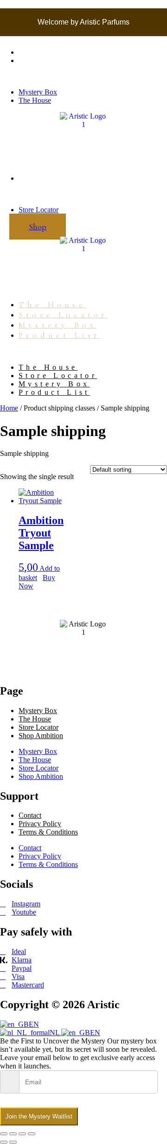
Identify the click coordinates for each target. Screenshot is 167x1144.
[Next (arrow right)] (13, 1142)
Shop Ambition (41, 735)
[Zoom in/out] (3, 1133)
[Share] (22, 1133)
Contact (30, 815)
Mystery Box (38, 52)
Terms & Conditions (48, 832)
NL (55, 1033)
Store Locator (38, 178)
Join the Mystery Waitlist (39, 1116)
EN (34, 1024)
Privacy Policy (40, 824)
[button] (83, 76)
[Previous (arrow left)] (3, 1142)
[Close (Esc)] (31, 1133)
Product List (59, 335)
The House (35, 60)
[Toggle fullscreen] (13, 1133)
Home (9, 408)
